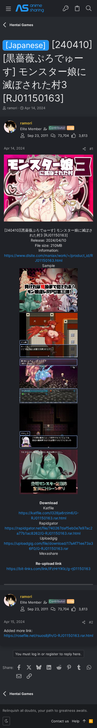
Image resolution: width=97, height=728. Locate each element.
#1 (91, 149)
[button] (8, 8)
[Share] (84, 148)
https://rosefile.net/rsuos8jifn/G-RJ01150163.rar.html (48, 635)
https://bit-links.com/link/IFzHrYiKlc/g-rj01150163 (48, 568)
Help (75, 721)
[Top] (84, 721)
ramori (12, 108)
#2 (91, 622)
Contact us (60, 721)
